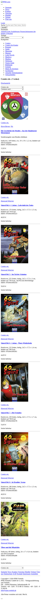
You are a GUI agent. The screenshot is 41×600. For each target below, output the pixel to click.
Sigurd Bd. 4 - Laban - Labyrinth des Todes (17, 205)
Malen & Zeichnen (11, 69)
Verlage (7, 17)
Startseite (8, 7)
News (7, 9)
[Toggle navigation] (2, 4)
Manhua (8, 59)
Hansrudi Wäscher (7, 201)
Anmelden (34, 574)
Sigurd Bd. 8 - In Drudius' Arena (13, 482)
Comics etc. (5, 123)
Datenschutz (8, 574)
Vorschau (8, 13)
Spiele (7, 49)
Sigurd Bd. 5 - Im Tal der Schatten (13, 274)
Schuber (8, 67)
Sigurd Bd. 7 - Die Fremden (11, 413)
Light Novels (9, 55)
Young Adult (9, 63)
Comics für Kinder (11, 45)
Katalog (8, 11)
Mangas (8, 53)
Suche (3, 25)
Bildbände (8, 65)
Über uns (8, 19)
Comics (7, 43)
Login (3, 23)
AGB (14, 574)
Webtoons (8, 61)
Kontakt (19, 574)
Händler (8, 15)
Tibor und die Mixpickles (10, 547)
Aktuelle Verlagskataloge (14, 73)
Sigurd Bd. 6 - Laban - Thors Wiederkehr (16, 343)
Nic (12, 126)
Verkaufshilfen (10, 75)
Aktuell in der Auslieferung (10, 31)
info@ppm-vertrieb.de (8, 590)
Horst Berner (5, 126)
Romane (8, 47)
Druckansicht (5, 83)
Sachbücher (9, 71)
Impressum (26, 574)
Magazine (8, 51)
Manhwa (8, 57)
